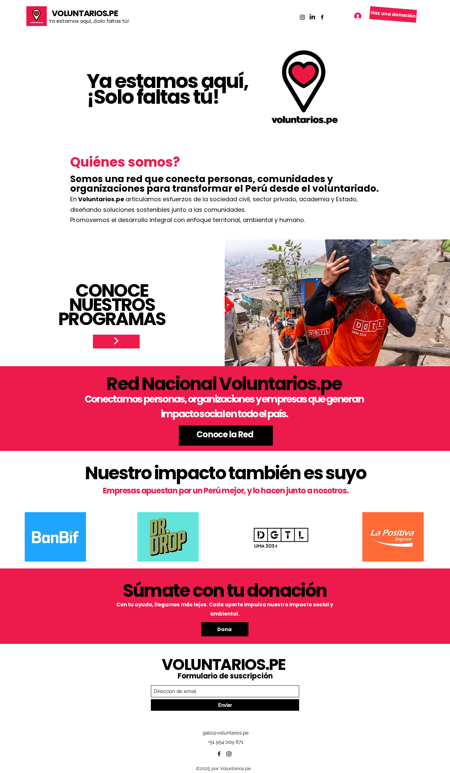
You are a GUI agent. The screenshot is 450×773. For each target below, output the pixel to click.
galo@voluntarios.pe (226, 733)
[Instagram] (302, 17)
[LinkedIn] (312, 17)
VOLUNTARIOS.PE (85, 13)
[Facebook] (322, 17)
